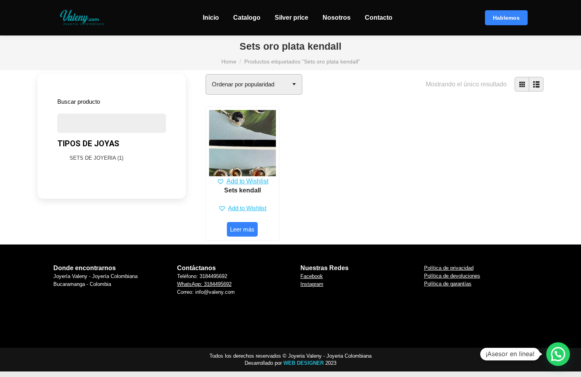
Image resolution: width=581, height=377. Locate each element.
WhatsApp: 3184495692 (204, 284)
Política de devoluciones (452, 276)
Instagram (311, 284)
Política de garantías (448, 284)
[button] (242, 181)
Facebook (311, 276)
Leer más (242, 229)
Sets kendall (242, 190)
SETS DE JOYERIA (96, 158)
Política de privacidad (448, 268)
